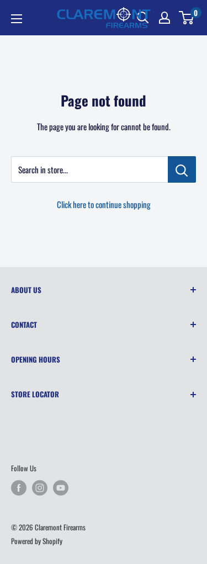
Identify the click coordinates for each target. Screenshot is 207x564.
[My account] (164, 18)
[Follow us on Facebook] (18, 488)
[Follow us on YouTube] (60, 488)
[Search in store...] (182, 169)
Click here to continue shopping (104, 204)
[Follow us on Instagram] (39, 488)
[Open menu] (16, 18)
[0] (187, 17)
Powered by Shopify (36, 540)
